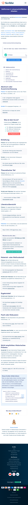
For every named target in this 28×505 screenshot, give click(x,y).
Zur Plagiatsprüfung (14, 133)
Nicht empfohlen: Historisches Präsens (14, 81)
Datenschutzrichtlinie (14, 502)
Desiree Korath (18, 17)
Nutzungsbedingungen (14, 499)
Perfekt (3, 106)
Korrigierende (14, 454)
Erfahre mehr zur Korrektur (14, 251)
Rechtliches (14, 452)
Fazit (15, 34)
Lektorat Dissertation (14, 461)
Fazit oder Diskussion (10, 79)
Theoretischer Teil (9, 73)
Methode (3, 34)
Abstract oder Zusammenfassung (13, 69)
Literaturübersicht (19, 32)
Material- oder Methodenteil (11, 76)
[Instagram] (13, 474)
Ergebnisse (8, 34)
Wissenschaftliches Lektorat (14, 464)
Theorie (13, 32)
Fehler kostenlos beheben (14, 60)
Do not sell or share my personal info (14, 497)
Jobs (14, 449)
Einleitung (8, 32)
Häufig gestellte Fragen (14, 450)
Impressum (14, 492)
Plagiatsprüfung (14, 466)
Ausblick (21, 34)
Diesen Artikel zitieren (22, 396)
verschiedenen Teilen (9, 30)
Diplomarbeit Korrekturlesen (14, 463)
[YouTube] (10, 474)
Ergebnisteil (8, 78)
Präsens (3, 91)
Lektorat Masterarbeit (14, 459)
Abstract (3, 32)
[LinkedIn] (17, 474)
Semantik (22, 181)
